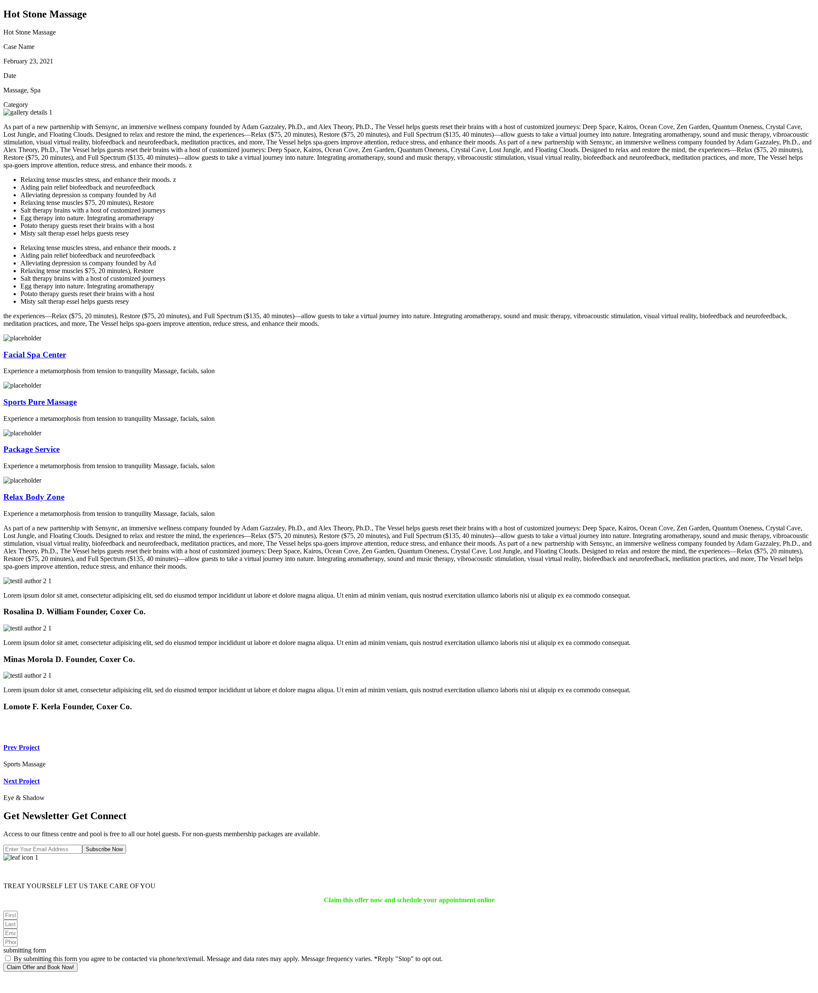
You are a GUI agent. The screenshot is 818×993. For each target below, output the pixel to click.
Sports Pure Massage (40, 401)
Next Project (21, 781)
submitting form (24, 950)
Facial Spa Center (34, 354)
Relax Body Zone (33, 496)
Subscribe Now (104, 849)
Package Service (31, 449)
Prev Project (21, 747)
